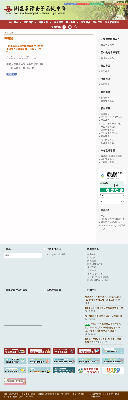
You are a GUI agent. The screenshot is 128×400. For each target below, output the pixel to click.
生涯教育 (33, 58)
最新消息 (12, 58)
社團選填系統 (107, 130)
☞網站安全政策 (112, 394)
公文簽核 (91, 258)
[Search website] (75, 27)
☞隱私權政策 (96, 397)
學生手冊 (105, 120)
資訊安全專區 (107, 159)
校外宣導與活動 (22, 58)
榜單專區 (105, 84)
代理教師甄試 (107, 101)
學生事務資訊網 (108, 127)
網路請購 (91, 261)
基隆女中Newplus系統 (98, 277)
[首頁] (5, 33)
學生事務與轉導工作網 (111, 124)
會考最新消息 (107, 58)
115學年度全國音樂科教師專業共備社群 (104, 308)
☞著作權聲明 (96, 394)
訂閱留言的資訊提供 (110, 222)
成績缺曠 (105, 114)
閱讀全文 (11, 74)
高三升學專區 (107, 140)
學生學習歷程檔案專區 (111, 117)
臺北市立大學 (107, 45)
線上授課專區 (107, 143)
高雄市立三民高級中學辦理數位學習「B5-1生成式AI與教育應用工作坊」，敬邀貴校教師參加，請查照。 (103, 327)
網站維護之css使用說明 (98, 280)
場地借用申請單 (94, 274)
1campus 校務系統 (56, 254)
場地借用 (91, 270)
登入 (103, 216)
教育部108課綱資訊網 (111, 156)
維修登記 (91, 267)
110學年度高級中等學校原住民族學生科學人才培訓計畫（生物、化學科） (24, 49)
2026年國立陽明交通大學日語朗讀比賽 (103, 316)
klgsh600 (12, 56)
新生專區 (105, 71)
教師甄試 (105, 98)
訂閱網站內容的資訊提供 (113, 219)
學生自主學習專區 (109, 133)
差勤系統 (91, 254)
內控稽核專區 (107, 162)
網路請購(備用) (94, 264)
